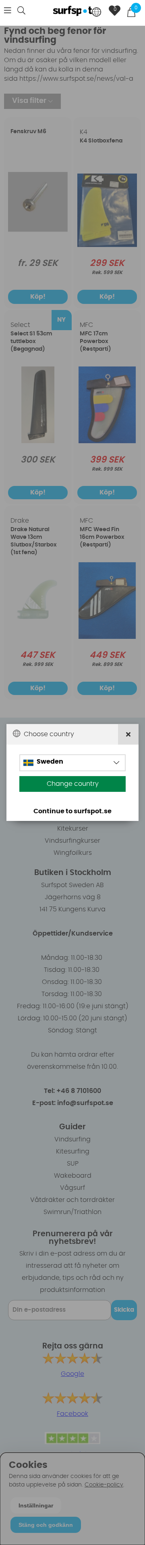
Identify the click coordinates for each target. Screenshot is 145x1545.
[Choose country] (97, 12)
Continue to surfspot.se (72, 811)
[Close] (128, 734)
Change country (73, 784)
